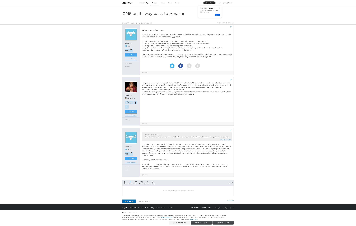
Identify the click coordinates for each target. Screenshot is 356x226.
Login (184, 190)
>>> (127, 107)
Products (154, 3)
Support (227, 208)
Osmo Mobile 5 (146, 23)
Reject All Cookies (201, 223)
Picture (141, 183)
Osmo (138, 23)
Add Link (146, 183)
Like (198, 69)
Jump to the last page (144, 201)
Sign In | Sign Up (227, 3)
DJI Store (210, 208)
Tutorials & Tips (144, 3)
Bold (125, 183)
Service (177, 3)
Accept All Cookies (223, 223)
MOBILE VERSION (194, 208)
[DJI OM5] (131, 50)
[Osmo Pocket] (135, 102)
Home (124, 23)
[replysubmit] (129, 201)
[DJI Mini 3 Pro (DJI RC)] (127, 102)
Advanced (230, 183)
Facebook (180, 69)
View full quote (225, 140)
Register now (190, 190)
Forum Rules (171, 208)
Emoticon (152, 183)
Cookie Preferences (161, 208)
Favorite (189, 69)
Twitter (172, 69)
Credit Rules (230, 200)
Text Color (130, 183)
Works (162, 3)
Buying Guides (219, 208)
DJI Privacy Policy (149, 208)
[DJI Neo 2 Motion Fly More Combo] (127, 50)
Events (170, 3)
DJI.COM (203, 208)
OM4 (173, 37)
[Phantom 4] (131, 102)
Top (233, 208)
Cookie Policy (193, 219)
